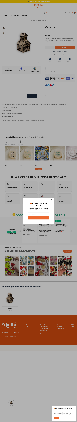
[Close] (51, 199)
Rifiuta (62, 417)
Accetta (56, 417)
